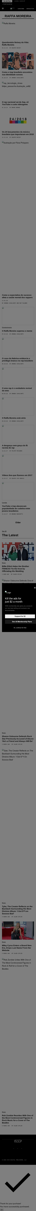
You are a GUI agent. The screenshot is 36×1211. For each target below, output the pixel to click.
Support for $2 (20, 616)
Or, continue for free (20, 627)
